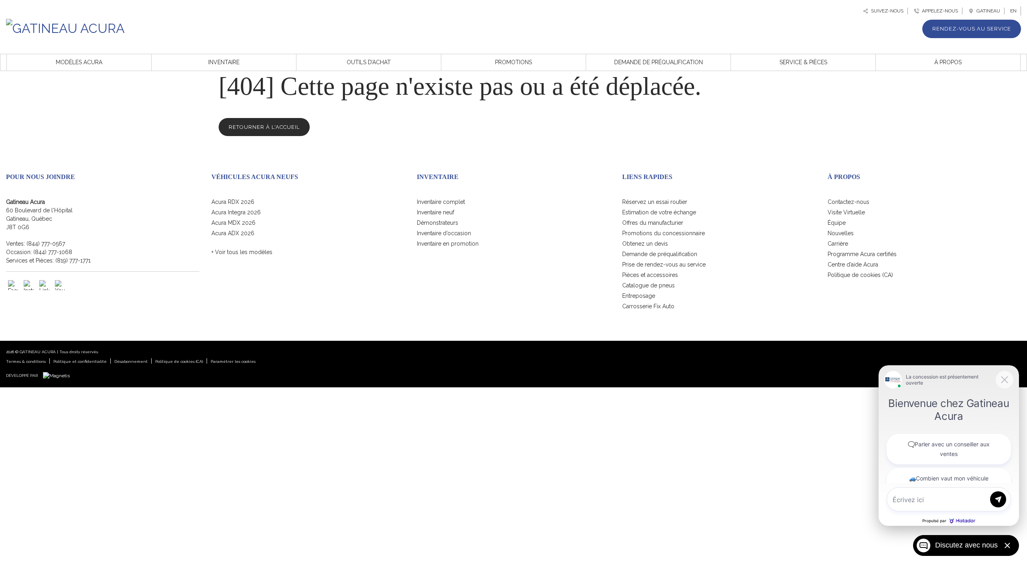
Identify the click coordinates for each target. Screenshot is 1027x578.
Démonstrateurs (437, 223)
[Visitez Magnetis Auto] (58, 375)
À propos (948, 62)
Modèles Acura (79, 62)
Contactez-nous (848, 202)
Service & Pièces (803, 62)
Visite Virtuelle (846, 212)
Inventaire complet (441, 202)
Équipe (837, 223)
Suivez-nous (886, 11)
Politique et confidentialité (80, 361)
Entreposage (638, 296)
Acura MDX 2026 (233, 223)
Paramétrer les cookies (233, 361)
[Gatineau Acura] (65, 27)
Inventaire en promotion (448, 243)
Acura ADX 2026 (232, 233)
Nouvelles (841, 233)
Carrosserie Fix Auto (648, 306)
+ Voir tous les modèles (241, 252)
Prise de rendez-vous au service (664, 264)
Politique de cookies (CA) (860, 275)
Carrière (838, 243)
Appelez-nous (938, 11)
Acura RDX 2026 (232, 202)
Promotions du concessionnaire (663, 233)
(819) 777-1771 (73, 260)
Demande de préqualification (658, 62)
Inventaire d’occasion (444, 233)
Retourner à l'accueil (264, 127)
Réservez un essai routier (654, 202)
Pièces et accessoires (650, 275)
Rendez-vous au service (971, 29)
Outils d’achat (369, 62)
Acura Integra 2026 (236, 212)
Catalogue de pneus (648, 285)
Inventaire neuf (435, 212)
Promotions (513, 62)
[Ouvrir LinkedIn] (44, 285)
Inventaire (223, 62)
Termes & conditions (26, 361)
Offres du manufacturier (652, 223)
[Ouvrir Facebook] (13, 285)
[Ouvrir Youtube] (60, 285)
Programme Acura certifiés (862, 254)
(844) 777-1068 (52, 252)
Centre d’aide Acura (853, 264)
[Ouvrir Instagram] (29, 285)
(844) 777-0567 (45, 243)
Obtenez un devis (645, 243)
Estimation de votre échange (659, 212)
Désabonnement (131, 361)
